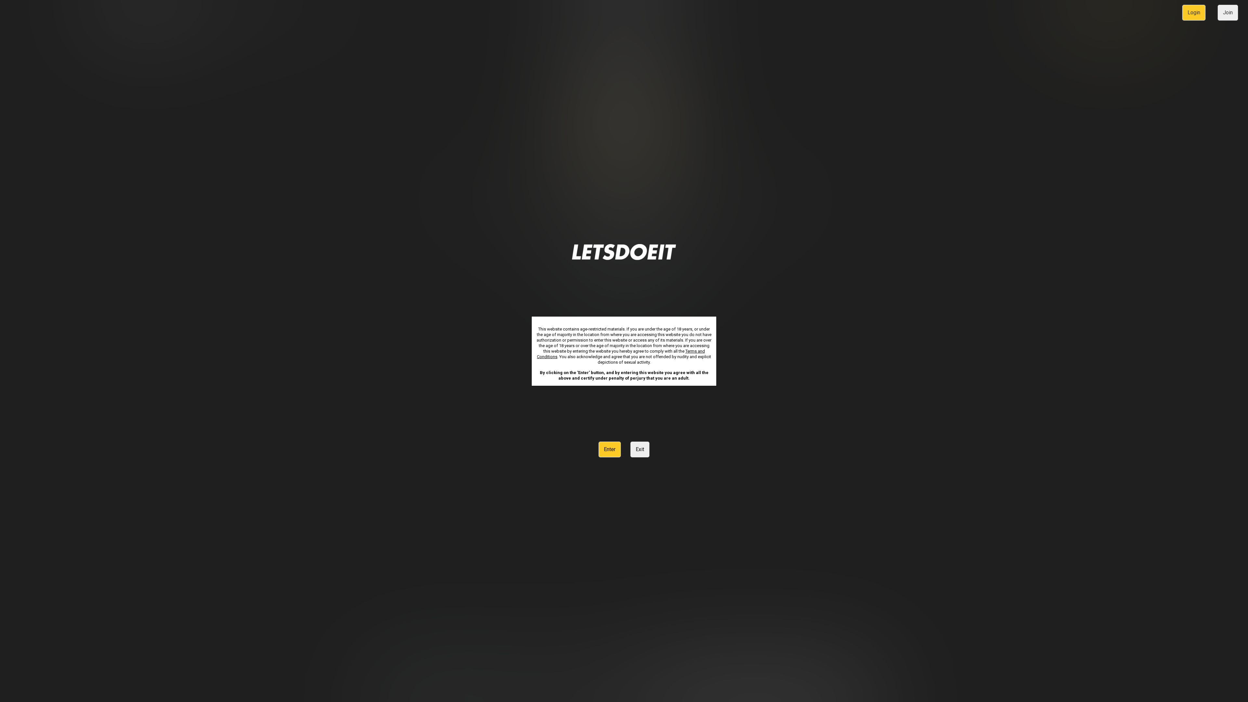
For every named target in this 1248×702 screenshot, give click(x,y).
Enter (610, 449)
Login (1194, 12)
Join (1228, 12)
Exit (640, 449)
